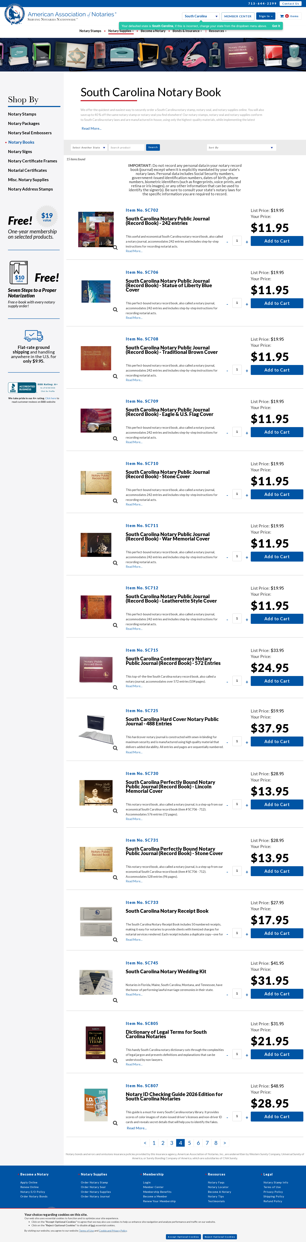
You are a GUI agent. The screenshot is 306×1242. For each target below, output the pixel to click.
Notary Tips (216, 1196)
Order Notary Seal (93, 1187)
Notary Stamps (90, 31)
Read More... (91, 128)
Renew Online (29, 1187)
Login (147, 1182)
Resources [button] (217, 31)
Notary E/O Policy (32, 1191)
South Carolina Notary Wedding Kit (166, 971)
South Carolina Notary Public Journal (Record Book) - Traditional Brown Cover (172, 349)
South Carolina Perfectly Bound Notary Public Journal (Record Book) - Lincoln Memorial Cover (170, 786)
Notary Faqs (216, 1182)
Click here (50, 398)
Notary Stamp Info (276, 1182)
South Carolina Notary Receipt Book (167, 911)
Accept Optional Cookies (183, 1236)
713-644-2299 (262, 3)
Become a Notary (153, 31)
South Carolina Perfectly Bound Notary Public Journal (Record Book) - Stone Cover (174, 851)
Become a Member (155, 1196)
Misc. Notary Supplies (28, 179)
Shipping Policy (274, 1196)
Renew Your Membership (159, 1201)
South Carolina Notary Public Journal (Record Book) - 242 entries (168, 220)
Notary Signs (20, 151)
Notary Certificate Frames (32, 160)
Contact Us (290, 3)
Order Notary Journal (95, 1196)
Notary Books (21, 142)
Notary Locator (218, 1187)
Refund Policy (273, 1201)
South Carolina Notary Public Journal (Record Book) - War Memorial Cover (168, 536)
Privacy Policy (273, 1191)
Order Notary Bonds (34, 1196)
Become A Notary (219, 1191)
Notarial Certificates (27, 170)
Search (153, 147)
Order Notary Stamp (94, 1182)
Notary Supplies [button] (120, 31)
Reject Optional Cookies (220, 1236)
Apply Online (29, 1182)
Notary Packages (24, 123)
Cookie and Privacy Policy (113, 1230)
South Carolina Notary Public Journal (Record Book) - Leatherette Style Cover (171, 598)
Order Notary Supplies (96, 1191)
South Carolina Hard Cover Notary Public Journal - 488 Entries (172, 721)
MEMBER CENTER (238, 16)
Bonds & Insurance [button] (186, 31)
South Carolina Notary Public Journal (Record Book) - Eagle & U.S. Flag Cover (169, 412)
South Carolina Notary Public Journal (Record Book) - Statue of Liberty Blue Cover (169, 285)
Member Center (153, 1187)
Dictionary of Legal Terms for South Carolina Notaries (166, 1034)
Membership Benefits (157, 1191)
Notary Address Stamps (30, 188)
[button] (265, 16)
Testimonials (216, 1201)
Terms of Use (86, 1230)
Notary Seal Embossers (30, 132)
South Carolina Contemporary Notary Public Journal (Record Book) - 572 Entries (173, 661)
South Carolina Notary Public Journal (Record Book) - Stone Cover (168, 474)
